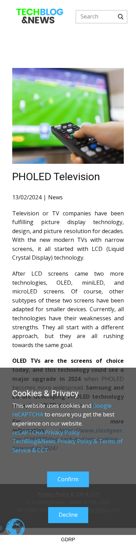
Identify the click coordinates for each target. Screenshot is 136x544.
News (55, 197)
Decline (68, 515)
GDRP (68, 539)
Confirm (68, 479)
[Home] (39, 17)
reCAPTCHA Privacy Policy (46, 432)
